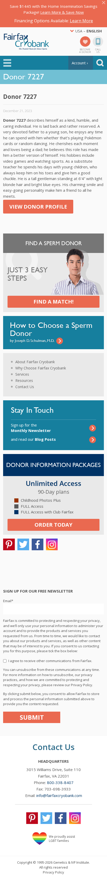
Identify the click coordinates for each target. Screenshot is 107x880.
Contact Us (24, 386)
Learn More (81, 21)
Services (22, 374)
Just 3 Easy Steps (28, 274)
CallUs (98, 50)
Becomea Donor (85, 50)
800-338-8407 (60, 782)
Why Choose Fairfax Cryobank (40, 368)
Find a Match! (53, 301)
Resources (24, 380)
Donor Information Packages (53, 465)
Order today (53, 524)
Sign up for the (31, 427)
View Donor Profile (38, 206)
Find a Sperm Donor (53, 243)
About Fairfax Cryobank (35, 361)
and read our (33, 439)
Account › (80, 62)
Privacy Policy (53, 872)
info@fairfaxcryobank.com (59, 795)
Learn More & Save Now (62, 12)
